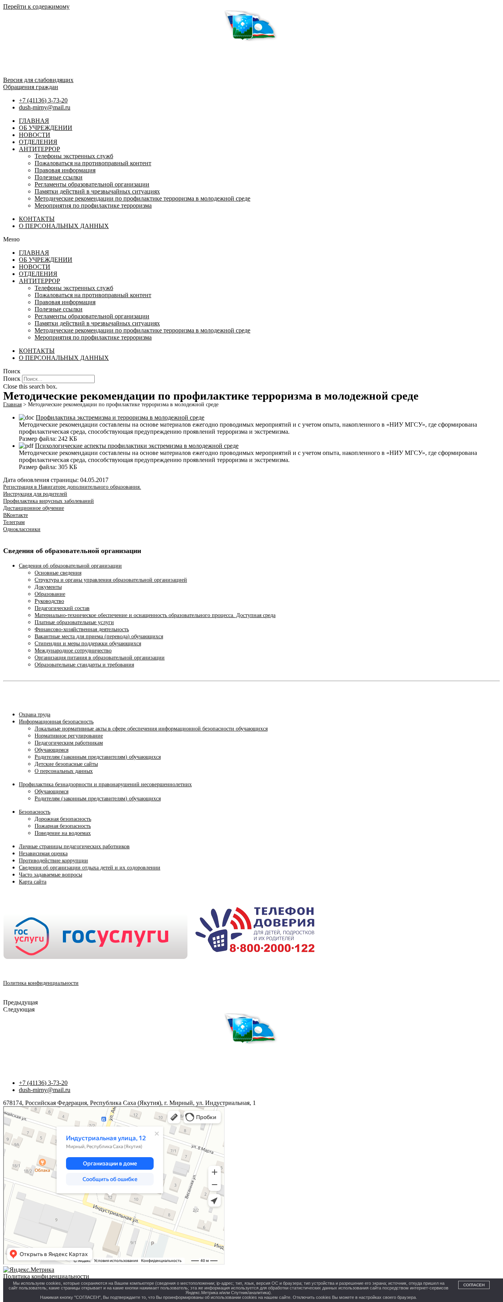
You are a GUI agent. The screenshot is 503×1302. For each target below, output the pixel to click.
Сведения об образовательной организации (70, 566)
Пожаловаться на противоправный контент (93, 163)
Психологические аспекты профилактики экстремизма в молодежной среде (137, 445)
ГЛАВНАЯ (34, 120)
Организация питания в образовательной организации (100, 658)
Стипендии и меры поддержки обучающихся (88, 643)
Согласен (474, 1285)
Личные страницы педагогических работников (74, 846)
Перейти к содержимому (36, 6)
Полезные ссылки (59, 177)
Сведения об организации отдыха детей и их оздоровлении (89, 868)
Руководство (49, 601)
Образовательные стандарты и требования (84, 665)
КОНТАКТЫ (37, 218)
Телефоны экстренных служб (74, 156)
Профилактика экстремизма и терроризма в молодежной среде (120, 417)
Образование (50, 594)
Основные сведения (58, 573)
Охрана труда (34, 715)
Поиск (11, 378)
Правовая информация (65, 170)
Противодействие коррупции (53, 861)
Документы (48, 587)
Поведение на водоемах (63, 833)
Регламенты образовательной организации (92, 184)
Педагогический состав (62, 608)
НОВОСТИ (34, 134)
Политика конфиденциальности (41, 983)
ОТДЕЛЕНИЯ (38, 142)
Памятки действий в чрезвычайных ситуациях (97, 191)
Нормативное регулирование (69, 736)
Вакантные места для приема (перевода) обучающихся (99, 636)
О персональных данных (64, 771)
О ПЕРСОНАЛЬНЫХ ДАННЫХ (64, 226)
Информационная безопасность (56, 722)
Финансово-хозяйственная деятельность (82, 629)
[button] (251, 239)
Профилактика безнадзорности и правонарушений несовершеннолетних (105, 784)
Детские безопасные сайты (66, 764)
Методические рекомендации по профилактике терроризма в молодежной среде (142, 198)
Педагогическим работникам (69, 743)
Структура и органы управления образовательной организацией (111, 580)
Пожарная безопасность (63, 826)
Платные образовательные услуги (74, 622)
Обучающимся (51, 750)
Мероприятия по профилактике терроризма (93, 205)
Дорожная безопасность (63, 819)
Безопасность (34, 812)
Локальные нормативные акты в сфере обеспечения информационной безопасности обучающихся (151, 729)
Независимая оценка (43, 853)
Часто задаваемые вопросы (50, 875)
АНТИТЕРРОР (39, 149)
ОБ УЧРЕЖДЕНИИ (45, 127)
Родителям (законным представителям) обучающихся (98, 757)
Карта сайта (32, 882)
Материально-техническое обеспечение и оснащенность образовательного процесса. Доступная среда (155, 615)
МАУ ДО (13, 1054)
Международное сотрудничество (73, 651)
